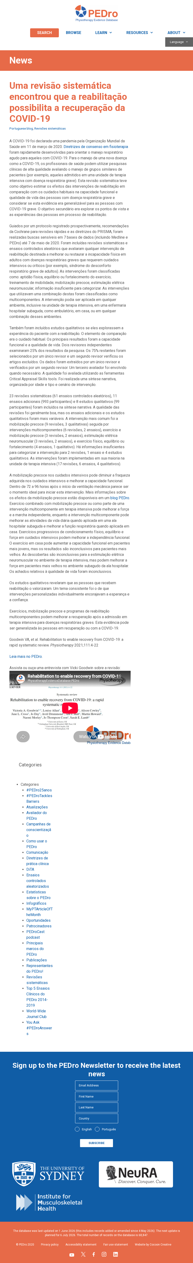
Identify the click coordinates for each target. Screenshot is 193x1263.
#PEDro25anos (39, 790)
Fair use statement (115, 1244)
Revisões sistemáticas (50, 128)
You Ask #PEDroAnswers (39, 1028)
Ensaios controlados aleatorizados (37, 881)
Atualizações (37, 807)
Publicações (36, 960)
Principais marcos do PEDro (35, 949)
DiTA (30, 869)
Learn (101, 32)
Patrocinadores (39, 926)
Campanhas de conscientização (38, 830)
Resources (137, 32)
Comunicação (37, 852)
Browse (73, 32)
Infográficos (36, 903)
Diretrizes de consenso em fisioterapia (96, 146)
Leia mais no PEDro (25, 656)
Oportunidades (38, 920)
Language (177, 42)
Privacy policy (50, 1244)
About (174, 32)
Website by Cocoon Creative (153, 1244)
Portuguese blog (21, 128)
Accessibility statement (80, 1244)
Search (44, 32)
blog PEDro (119, 498)
